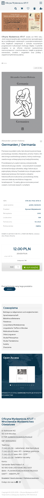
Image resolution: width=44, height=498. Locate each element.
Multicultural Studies (10, 331)
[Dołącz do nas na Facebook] (17, 482)
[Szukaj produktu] (16, 8)
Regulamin (5, 478)
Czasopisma (10, 308)
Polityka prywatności (31, 478)
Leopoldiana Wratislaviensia (14, 325)
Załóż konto (41, 8)
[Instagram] (20, 482)
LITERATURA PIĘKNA (27, 234)
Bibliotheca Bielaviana (11, 318)
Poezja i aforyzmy (10, 236)
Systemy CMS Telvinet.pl (28, 495)
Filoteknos (7, 322)
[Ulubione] (28, 8)
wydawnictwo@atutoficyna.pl (20, 437)
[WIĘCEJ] (22, 374)
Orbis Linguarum (9, 334)
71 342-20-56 (7, 448)
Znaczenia (7, 347)
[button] (4, 22)
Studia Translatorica (10, 341)
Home (5, 63)
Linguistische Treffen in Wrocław (15, 328)
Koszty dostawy (16, 478)
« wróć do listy (38, 68)
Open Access (11, 357)
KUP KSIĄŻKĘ (32, 267)
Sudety (6, 344)
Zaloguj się (34, 8)
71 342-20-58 (7, 457)
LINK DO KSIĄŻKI (13, 22)
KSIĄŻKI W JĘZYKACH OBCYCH (11, 234)
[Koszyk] (22, 8)
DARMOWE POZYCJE (25, 393)
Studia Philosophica (10, 338)
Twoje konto (6, 495)
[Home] (22, 3)
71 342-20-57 (7, 451)
